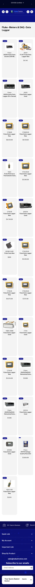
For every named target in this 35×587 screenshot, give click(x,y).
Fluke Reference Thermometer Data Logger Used (9, 175)
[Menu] (3, 11)
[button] (31, 11)
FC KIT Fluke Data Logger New (25, 55)
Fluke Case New (9, 253)
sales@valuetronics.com (17, 559)
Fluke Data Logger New (9, 135)
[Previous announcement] (3, 4)
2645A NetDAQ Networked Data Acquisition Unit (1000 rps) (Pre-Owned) (9, 413)
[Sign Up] (31, 568)
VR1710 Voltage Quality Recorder (25, 452)
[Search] (7, 11)
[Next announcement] (31, 4)
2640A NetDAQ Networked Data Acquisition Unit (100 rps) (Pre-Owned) (25, 373)
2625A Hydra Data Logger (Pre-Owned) (9, 95)
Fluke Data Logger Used (26, 95)
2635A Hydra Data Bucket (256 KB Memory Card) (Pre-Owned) (9, 55)
